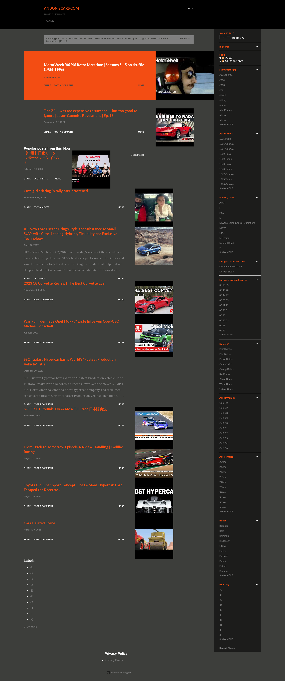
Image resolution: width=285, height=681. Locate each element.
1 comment (40, 278)
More (141, 85)
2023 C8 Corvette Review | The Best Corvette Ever (65, 283)
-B (31, 573)
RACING (50, 21)
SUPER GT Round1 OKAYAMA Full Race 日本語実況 (65, 409)
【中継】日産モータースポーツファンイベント (42, 157)
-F (31, 596)
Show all (186, 38)
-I (31, 613)
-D (31, 584)
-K (31, 619)
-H (31, 608)
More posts (137, 155)
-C (31, 579)
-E (31, 590)
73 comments (41, 207)
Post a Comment (63, 85)
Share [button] (47, 85)
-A (31, 567)
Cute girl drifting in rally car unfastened (56, 191)
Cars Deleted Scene (39, 523)
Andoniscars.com (61, 8)
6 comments (41, 178)
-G (31, 602)
